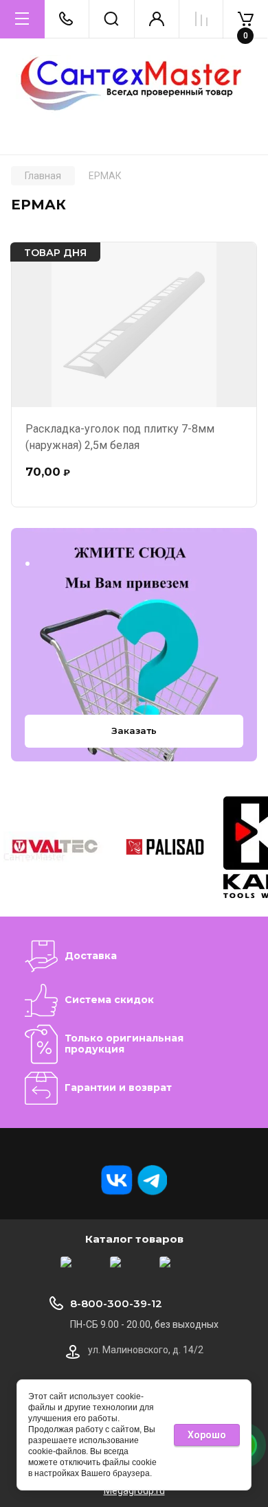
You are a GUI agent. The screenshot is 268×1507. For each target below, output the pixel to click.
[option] (55, 846)
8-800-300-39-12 (116, 1303)
